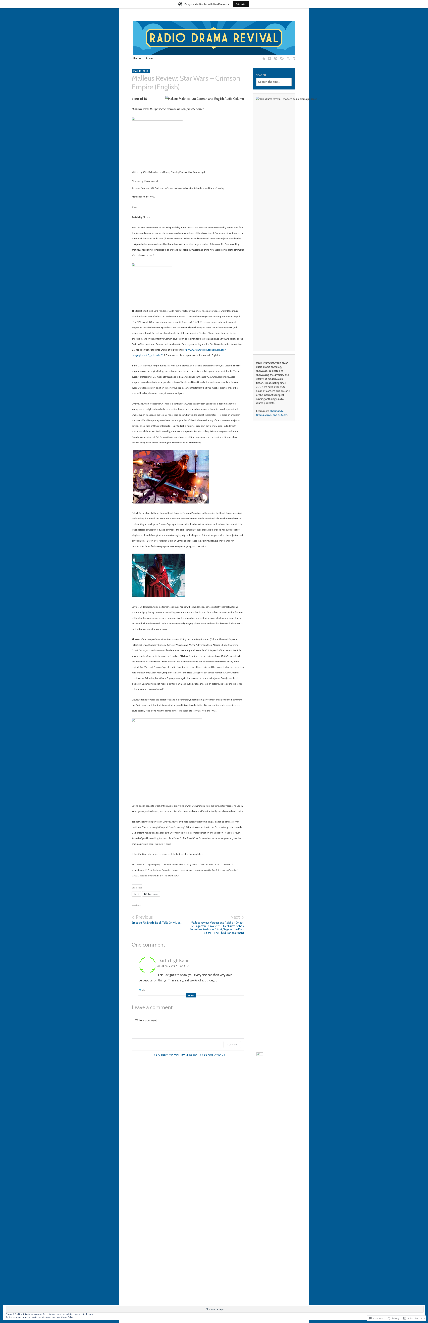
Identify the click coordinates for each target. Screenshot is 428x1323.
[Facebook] (281, 56)
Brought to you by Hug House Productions (189, 1055)
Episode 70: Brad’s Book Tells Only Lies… (157, 919)
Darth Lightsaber (174, 960)
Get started (241, 4)
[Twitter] (287, 56)
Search (261, 75)
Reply (191, 995)
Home (137, 58)
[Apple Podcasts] (269, 56)
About (150, 58)
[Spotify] (275, 56)
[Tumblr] (293, 56)
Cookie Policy (67, 1317)
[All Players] (262, 56)
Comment (232, 1044)
